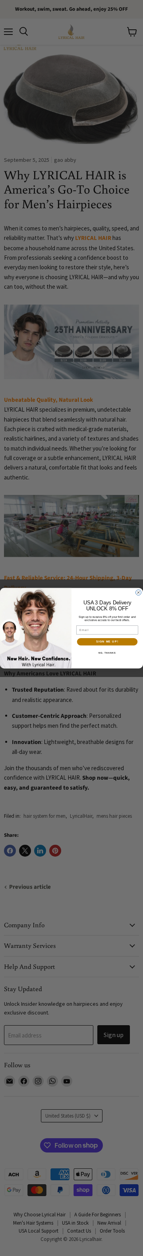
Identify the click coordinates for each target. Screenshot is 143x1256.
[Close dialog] (138, 592)
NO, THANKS (107, 652)
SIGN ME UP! (107, 641)
